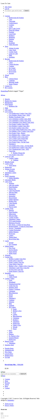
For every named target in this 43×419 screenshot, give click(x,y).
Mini (10, 304)
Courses (7, 16)
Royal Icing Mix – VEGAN (14, 364)
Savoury (11, 73)
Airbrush (7, 255)
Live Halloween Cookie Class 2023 (20, 147)
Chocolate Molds (10, 180)
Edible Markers (13, 199)
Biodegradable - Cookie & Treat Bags (21, 226)
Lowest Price (9, 354)
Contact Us (8, 86)
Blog (6, 77)
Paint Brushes (13, 187)
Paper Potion (13, 251)
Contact (7, 388)
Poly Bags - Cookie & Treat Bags (19, 225)
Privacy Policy (9, 405)
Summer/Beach (13, 338)
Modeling (12, 37)
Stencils (7, 99)
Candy (7, 241)
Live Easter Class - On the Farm (19, 142)
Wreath (15, 327)
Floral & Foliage (14, 30)
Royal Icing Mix (14, 239)
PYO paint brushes (15, 221)
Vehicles (11, 302)
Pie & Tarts (12, 70)
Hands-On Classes (10, 101)
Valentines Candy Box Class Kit (19, 268)
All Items (3, 95)
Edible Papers (9, 246)
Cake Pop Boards (14, 190)
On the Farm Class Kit (16, 269)
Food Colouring (10, 176)
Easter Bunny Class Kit (16, 271)
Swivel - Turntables (15, 228)
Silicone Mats (13, 192)
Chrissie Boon (13, 79)
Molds (7, 174)
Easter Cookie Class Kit (16, 262)
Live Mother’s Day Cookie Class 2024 (21, 131)
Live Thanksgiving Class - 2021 (19, 149)
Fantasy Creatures (14, 289)
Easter (11, 296)
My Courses (8, 88)
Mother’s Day (17, 311)
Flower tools (13, 207)
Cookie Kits (8, 257)
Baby (10, 330)
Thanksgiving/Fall (14, 284)
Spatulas (11, 183)
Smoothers (12, 194)
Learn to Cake (13, 53)
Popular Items (9, 348)
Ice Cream (12, 68)
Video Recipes (13, 44)
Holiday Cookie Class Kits (17, 259)
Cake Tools (12, 50)
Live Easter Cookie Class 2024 (18, 124)
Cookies (11, 25)
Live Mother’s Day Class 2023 (18, 137)
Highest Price (9, 355)
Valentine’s (12, 144)
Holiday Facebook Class (16, 117)
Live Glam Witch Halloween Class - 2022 (22, 129)
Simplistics (10, 400)
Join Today (8, 7)
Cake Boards (13, 203)
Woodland (12, 282)
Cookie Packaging (14, 230)
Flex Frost (12, 248)
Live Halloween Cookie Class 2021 (20, 113)
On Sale (7, 357)
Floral (14, 329)
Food (10, 280)
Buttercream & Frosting (16, 18)
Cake (10, 19)
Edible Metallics (14, 178)
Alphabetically (9, 350)
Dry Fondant (13, 244)
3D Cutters (12, 307)
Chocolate (12, 21)
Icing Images (9, 104)
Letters (15, 314)
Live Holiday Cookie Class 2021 (19, 126)
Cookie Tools (13, 52)
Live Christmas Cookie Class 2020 (20, 119)
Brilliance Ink (13, 106)
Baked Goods (9, 341)
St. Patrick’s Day (14, 336)
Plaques (11, 334)
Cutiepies (12, 80)
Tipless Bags (13, 237)
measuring (12, 196)
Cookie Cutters (13, 158)
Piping (11, 41)
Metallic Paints (9, 162)
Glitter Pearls (13, 277)
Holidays (11, 35)
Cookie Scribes (13, 217)
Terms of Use (9, 404)
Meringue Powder (14, 223)
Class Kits (12, 151)
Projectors (12, 234)
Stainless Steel (13, 287)
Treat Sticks (12, 165)
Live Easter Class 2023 (16, 155)
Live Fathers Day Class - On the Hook (21, 146)
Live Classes (9, 111)
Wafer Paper (13, 253)
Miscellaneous (13, 293)
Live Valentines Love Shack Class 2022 (21, 122)
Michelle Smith (13, 82)
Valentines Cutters (10, 173)
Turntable (12, 205)
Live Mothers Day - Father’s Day (19, 135)
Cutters (11, 235)
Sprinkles (12, 57)
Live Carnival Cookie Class (17, 140)
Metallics (11, 171)
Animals (11, 305)
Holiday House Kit (19, 153)
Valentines (16, 321)
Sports (11, 295)
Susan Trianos (13, 84)
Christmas (12, 291)
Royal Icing (12, 71)
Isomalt (11, 243)
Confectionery (13, 23)
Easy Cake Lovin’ (14, 28)
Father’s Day (17, 325)
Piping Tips (12, 189)
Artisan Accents (14, 48)
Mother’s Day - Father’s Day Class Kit (21, 266)
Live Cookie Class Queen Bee (18, 138)
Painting (11, 39)
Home (3, 91)
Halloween (8, 167)
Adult (10, 332)
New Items (8, 352)
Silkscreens (12, 214)
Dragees (11, 275)
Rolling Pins (13, 201)
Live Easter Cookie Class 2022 (18, 128)
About (7, 75)
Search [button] (26, 10)
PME (10, 55)
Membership (9, 103)
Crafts (11, 27)
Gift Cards (8, 110)
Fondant (11, 32)
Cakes (11, 62)
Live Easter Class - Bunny (17, 133)
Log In (7, 8)
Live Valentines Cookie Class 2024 (20, 120)
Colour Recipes (14, 64)
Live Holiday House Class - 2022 (19, 115)
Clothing (15, 160)
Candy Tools (9, 164)
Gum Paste (12, 34)
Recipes (7, 59)
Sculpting (12, 43)
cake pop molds (14, 185)
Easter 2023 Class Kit (15, 260)
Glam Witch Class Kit (16, 264)
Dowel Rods (13, 198)
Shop (6, 46)
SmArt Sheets (13, 250)
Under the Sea (13, 286)
